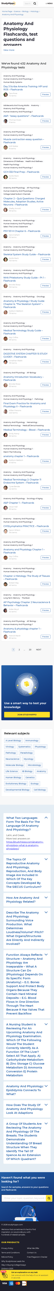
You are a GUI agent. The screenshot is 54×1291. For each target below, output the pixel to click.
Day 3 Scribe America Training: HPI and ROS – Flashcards (25, 88)
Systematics (24, 746)
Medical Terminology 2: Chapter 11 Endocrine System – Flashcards (22, 481)
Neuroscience (12, 759)
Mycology (28, 759)
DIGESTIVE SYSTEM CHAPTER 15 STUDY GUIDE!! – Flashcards (25, 355)
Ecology (35, 783)
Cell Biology (40, 790)
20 (30, 649)
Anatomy (41, 771)
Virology (10, 746)
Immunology (31, 740)
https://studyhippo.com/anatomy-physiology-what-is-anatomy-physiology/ (25, 845)
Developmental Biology (17, 790)
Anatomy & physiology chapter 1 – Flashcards (22, 630)
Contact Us (31, 1253)
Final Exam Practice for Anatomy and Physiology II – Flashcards (24, 405)
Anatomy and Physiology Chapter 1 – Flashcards (24, 551)
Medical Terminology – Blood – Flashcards (26, 430)
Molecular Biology (15, 765)
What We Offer (33, 1248)
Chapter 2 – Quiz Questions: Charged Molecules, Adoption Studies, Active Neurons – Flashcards (24, 201)
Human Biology (13, 777)
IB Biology (27, 771)
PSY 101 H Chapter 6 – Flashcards (21, 231)
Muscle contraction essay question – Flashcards (23, 141)
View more (8, 50)
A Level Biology (13, 740)
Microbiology (34, 765)
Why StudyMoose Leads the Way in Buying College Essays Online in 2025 (13, 1265)
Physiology (40, 746)
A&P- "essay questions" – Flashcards (23, 116)
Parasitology (26, 753)
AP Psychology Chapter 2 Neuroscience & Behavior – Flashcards (26, 604)
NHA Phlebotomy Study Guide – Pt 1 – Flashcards (24, 279)
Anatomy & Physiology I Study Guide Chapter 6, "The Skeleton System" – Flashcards (23, 304)
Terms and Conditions (10, 1253)
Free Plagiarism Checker (37, 1257)
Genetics (30, 777)
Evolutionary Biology (16, 783)
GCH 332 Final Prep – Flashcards (21, 172)
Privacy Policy (7, 1248)
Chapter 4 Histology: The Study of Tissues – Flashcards (26, 577)
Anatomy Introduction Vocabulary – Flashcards (23, 378)
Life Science (12, 771)
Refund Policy (7, 1257)
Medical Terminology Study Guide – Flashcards (23, 332)
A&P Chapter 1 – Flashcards (18, 503)
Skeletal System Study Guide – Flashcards (26, 254)
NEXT (38, 649)
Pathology (11, 753)
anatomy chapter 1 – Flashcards (21, 456)
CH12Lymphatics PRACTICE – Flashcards (26, 526)
